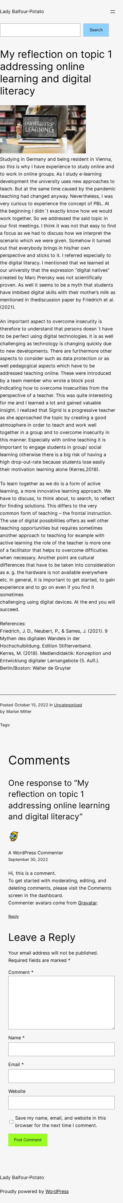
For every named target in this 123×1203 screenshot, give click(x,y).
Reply (13, 916)
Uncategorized (68, 704)
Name (16, 1037)
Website (16, 1091)
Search (96, 29)
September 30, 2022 (28, 859)
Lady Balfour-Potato (22, 11)
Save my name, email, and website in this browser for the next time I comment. (60, 1121)
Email (16, 1064)
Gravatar (87, 903)
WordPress (57, 1191)
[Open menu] (112, 11)
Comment (20, 972)
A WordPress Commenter (35, 853)
